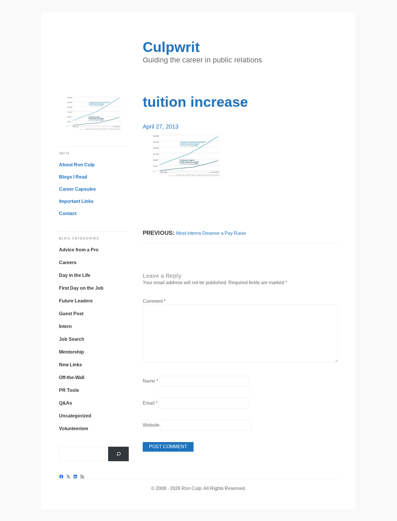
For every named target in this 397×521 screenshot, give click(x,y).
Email (150, 403)
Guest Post (71, 313)
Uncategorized (75, 415)
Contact (67, 213)
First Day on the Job (81, 288)
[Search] (118, 454)
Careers (67, 262)
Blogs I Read (73, 176)
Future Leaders (76, 300)
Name (150, 380)
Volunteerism (73, 428)
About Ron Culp (77, 164)
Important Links (76, 201)
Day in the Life (74, 275)
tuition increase (195, 102)
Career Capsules (77, 189)
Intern (65, 326)
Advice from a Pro (79, 249)
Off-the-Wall (71, 377)
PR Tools (69, 390)
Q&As (65, 403)
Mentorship (71, 351)
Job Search (71, 339)
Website (151, 425)
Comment (154, 301)
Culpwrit (171, 47)
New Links (70, 364)
